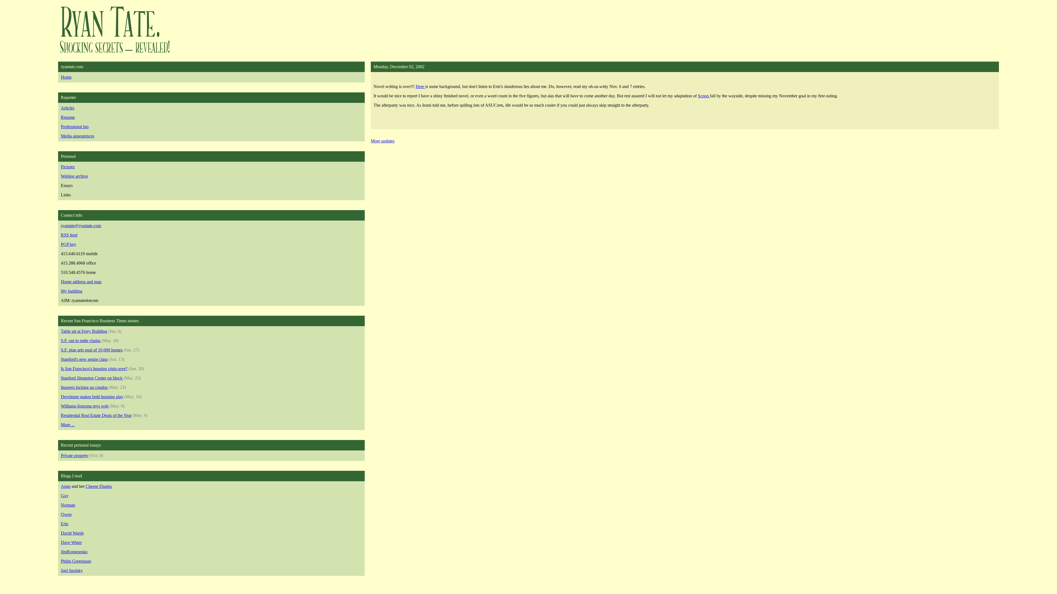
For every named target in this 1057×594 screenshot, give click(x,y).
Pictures (68, 166)
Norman (68, 505)
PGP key (68, 244)
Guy (65, 495)
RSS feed (69, 235)
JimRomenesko (74, 551)
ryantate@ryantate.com (81, 225)
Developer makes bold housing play (92, 396)
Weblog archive (74, 176)
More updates (382, 141)
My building (71, 291)
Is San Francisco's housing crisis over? (94, 368)
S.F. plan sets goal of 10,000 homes (91, 350)
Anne (65, 486)
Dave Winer (71, 542)
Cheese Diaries (99, 486)
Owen (66, 514)
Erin (64, 523)
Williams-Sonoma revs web (84, 406)
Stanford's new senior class (84, 359)
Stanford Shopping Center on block (91, 378)
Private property (75, 455)
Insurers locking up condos (84, 387)
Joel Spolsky (72, 570)
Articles (67, 108)
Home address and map (81, 281)
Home (66, 77)
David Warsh (72, 533)
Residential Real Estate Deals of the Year (96, 415)
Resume (68, 117)
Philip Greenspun (76, 561)
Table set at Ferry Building (84, 331)
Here (420, 86)
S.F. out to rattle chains (80, 340)
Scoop (704, 96)
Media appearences (77, 136)
